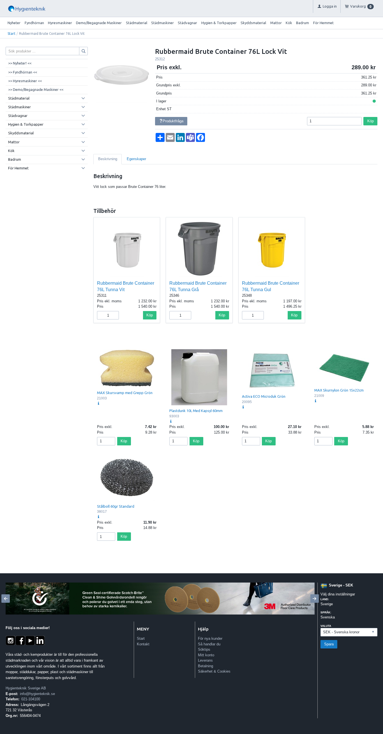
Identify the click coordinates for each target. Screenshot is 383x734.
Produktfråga (173, 121)
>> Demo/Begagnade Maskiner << (35, 89)
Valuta (325, 625)
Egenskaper (136, 159)
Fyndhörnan (34, 23)
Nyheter (14, 23)
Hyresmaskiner (60, 23)
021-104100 (30, 699)
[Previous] (5, 598)
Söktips (204, 649)
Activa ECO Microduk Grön (263, 396)
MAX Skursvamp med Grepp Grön (125, 393)
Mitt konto (206, 655)
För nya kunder (210, 638)
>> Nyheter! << (19, 63)
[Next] (314, 598)
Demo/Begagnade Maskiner (99, 23)
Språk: (325, 612)
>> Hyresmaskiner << (25, 81)
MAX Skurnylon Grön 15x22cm (339, 390)
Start (11, 33)
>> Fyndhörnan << (22, 72)
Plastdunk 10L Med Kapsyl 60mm (196, 411)
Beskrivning (107, 159)
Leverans (205, 660)
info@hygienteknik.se (37, 694)
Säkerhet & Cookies (214, 671)
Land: (324, 599)
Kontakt (143, 644)
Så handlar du (209, 644)
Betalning (205, 666)
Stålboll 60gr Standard (115, 506)
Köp (370, 121)
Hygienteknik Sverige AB (26, 688)
